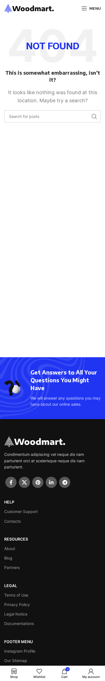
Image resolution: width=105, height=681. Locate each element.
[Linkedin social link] (51, 482)
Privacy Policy (17, 604)
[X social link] (24, 482)
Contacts (12, 521)
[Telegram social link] (64, 482)
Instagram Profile (19, 651)
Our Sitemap (15, 660)
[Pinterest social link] (37, 482)
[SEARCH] (94, 116)
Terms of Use (16, 595)
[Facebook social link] (11, 482)
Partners (12, 567)
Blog (8, 558)
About (9, 548)
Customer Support (21, 511)
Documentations (19, 623)
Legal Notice (15, 614)
